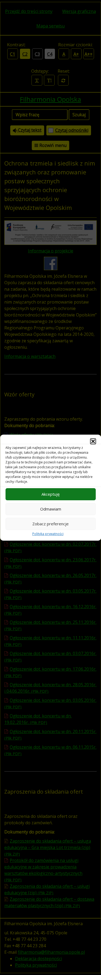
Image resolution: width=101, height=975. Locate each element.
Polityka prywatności (48, 534)
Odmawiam (50, 509)
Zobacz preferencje (50, 523)
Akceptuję (50, 494)
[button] (93, 441)
